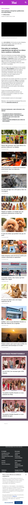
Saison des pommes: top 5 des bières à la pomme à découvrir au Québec (13, 146)
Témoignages (18, 464)
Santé (16, 462)
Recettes (3, 462)
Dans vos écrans (5, 454)
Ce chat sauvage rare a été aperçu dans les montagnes (13, 190)
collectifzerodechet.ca (12, 102)
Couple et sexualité (19, 465)
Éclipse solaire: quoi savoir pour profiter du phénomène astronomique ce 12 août (14, 344)
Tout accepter (18, 502)
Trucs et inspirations (6, 464)
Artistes (3, 457)
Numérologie (17, 456)
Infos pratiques (5, 8)
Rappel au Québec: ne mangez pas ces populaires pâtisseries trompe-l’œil (12, 212)
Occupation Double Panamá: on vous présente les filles (13, 393)
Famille (16, 467)
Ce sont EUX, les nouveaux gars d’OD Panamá (13, 372)
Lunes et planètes (18, 457)
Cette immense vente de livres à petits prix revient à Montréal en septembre (13, 256)
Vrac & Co (10, 58)
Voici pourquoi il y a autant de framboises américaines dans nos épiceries (13, 168)
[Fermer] (25, 474)
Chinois (16, 454)
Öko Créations (10, 68)
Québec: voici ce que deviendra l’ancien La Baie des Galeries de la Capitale (13, 322)
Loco (21, 56)
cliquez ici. (14, 496)
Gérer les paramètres (9, 502)
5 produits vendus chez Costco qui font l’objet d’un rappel (12, 278)
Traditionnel (17, 453)
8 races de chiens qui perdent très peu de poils (13, 234)
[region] (14, 489)
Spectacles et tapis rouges (7, 456)
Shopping (4, 471)
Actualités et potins (6, 453)
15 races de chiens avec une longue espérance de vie (11, 300)
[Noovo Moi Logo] (14, 2)
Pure (16, 80)
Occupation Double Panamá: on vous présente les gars (13, 415)
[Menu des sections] (2, 2)
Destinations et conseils (20, 471)
